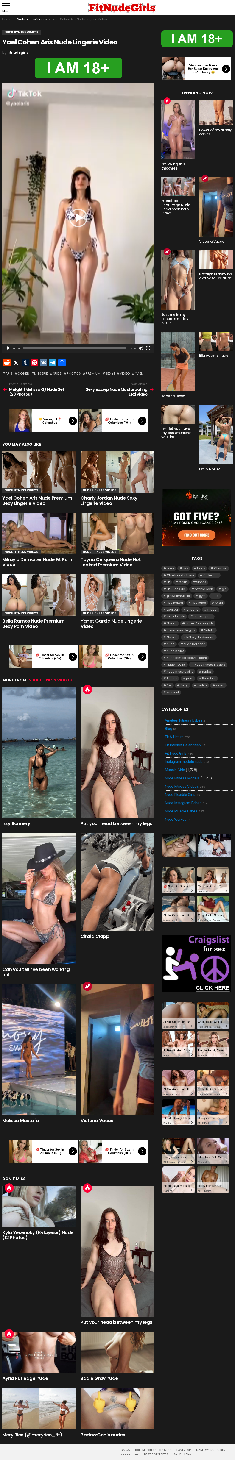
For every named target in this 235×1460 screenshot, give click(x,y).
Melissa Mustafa (20, 1120)
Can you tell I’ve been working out (36, 972)
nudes (207, 671)
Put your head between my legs (116, 823)
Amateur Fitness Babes (185, 720)
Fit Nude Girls (176, 589)
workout (173, 692)
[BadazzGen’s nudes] (117, 1408)
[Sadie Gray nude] (117, 1352)
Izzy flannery (16, 823)
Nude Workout (177, 819)
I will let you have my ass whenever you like (176, 432)
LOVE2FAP (183, 1450)
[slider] (74, 348)
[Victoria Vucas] (117, 1049)
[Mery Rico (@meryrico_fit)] (39, 1408)
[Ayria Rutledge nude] (39, 1352)
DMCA (125, 1450)
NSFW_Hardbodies (200, 637)
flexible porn (204, 589)
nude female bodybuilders (187, 658)
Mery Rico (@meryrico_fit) (32, 1435)
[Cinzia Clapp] (117, 882)
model (212, 609)
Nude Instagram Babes (186, 803)
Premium (93, 373)
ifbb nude (199, 603)
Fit (168, 582)
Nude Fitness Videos (21, 490)
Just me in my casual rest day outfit (174, 318)
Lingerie (41, 373)
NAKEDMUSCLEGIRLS (210, 1450)
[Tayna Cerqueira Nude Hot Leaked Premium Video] (117, 533)
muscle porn (203, 616)
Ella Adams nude (213, 355)
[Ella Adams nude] (216, 341)
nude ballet (175, 651)
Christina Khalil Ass (180, 575)
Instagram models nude (187, 761)
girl (224, 589)
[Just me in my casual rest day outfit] (178, 280)
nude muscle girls (180, 671)
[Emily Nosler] (216, 434)
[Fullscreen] (148, 348)
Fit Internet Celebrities (186, 745)
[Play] (8, 348)
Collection (210, 575)
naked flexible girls (199, 623)
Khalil (219, 603)
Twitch (202, 685)
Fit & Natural (178, 737)
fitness (201, 582)
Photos (74, 373)
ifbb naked (175, 603)
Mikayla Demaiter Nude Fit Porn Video (37, 562)
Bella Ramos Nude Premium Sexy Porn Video (33, 623)
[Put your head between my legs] (117, 752)
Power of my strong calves (215, 132)
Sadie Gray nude (99, 1378)
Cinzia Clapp (95, 936)
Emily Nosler (209, 469)
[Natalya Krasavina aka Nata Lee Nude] (216, 259)
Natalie (172, 637)
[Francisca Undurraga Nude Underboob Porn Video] (178, 186)
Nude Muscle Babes (184, 811)
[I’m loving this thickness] (178, 129)
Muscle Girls (175, 770)
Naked (172, 623)
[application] (78, 218)
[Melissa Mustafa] (39, 1049)
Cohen (23, 373)
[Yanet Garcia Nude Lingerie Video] (117, 595)
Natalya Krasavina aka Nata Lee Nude (215, 276)
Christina (220, 568)
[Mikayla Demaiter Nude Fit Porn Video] (39, 533)
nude (57, 373)
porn (189, 678)
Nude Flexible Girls (182, 795)
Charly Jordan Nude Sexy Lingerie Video (109, 500)
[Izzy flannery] (39, 752)
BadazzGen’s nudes (103, 1435)
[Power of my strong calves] (216, 112)
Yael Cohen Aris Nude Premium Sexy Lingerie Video (37, 500)
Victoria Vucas (97, 1120)
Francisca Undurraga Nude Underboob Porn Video (175, 207)
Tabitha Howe (173, 396)
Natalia (209, 630)
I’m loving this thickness (173, 166)
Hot (87, 689)
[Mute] (141, 348)
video (125, 373)
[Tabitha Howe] (178, 361)
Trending (87, 986)
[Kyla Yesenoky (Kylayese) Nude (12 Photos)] (39, 1206)
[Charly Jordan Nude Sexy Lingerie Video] (117, 472)
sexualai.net (130, 1454)
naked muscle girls (181, 630)
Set (169, 685)
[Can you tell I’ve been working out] (39, 898)
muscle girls (176, 616)
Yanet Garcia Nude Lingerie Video (111, 623)
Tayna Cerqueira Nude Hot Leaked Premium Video (111, 562)
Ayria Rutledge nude (25, 1378)
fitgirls (183, 582)
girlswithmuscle (178, 596)
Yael (139, 373)
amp (170, 568)
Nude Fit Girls (176, 664)
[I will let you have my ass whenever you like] (178, 414)
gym (202, 596)
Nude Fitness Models (210, 664)
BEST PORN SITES (156, 1454)
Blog (170, 728)
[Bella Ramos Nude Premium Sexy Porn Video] (39, 595)
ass (185, 568)
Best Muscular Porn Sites (153, 1450)
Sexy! (110, 373)
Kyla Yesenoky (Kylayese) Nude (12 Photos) (38, 1235)
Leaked (172, 609)
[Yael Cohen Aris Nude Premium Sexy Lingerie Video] (39, 472)
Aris (9, 373)
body (201, 568)
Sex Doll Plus (182, 1454)
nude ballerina (194, 644)
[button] (78, 218)
